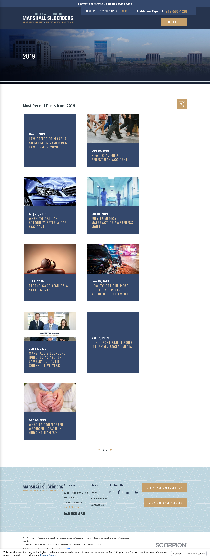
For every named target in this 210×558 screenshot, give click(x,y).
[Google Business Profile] (136, 492)
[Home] (48, 18)
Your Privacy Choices (56, 549)
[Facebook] (119, 492)
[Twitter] (110, 492)
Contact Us (174, 22)
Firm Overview (98, 498)
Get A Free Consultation (165, 487)
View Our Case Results (166, 502)
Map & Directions (72, 507)
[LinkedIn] (127, 492)
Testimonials (108, 11)
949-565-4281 (176, 11)
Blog (125, 11)
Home (93, 492)
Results (91, 11)
